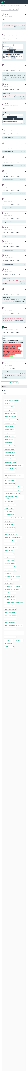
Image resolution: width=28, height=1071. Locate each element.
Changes (18, 5)
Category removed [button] (9, 429)
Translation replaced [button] (10, 622)
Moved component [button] (9, 514)
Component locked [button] (9, 455)
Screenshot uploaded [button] (10, 563)
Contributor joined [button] (9, 472)
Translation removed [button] (10, 619)
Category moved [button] (9, 426)
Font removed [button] (8, 490)
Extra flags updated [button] (10, 483)
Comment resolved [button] (9, 449)
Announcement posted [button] (10, 413)
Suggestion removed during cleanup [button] (14, 602)
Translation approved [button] (10, 609)
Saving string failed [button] (9, 557)
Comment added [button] (9, 442)
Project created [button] (19, 518)
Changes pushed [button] (9, 439)
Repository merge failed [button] (11, 534)
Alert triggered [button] (8, 410)
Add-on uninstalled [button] (9, 407)
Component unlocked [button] (10, 468)
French (12, 5)
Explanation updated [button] (10, 480)
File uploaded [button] (8, 487)
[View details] (25, 15)
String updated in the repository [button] (13, 586)
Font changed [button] (18, 487)
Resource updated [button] (9, 554)
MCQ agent (12, 70)
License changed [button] (9, 508)
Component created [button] (10, 452)
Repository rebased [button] (10, 544)
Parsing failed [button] (8, 518)
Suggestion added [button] (9, 596)
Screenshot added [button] (9, 560)
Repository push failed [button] (10, 541)
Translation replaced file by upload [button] (13, 625)
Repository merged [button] (9, 531)
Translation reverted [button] (10, 629)
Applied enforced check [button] (10, 416)
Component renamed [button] (10, 462)
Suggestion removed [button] (10, 599)
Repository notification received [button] (13, 537)
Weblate (6, 2)
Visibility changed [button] (9, 647)
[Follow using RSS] (25, 5)
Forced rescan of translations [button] (12, 493)
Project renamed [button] (9, 524)
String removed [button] (9, 583)
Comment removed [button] (10, 446)
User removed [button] (8, 643)
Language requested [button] (10, 505)
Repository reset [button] (9, 550)
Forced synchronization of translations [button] (11, 497)
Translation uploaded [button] (10, 637)
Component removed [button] (10, 459)
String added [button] (8, 573)
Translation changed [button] (10, 612)
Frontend (12, 20)
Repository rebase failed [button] (11, 547)
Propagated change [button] (10, 527)
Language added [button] (9, 501)
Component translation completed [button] (14, 465)
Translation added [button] (9, 606)
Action (4, 390)
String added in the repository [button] (12, 576)
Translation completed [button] (11, 615)
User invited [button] (18, 640)
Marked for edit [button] (8, 511)
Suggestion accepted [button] (10, 593)
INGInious (6, 5)
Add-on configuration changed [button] (12, 400)
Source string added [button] (10, 567)
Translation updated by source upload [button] (12, 633)
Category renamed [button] (9, 433)
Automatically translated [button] (11, 420)
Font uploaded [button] (18, 490)
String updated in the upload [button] (12, 589)
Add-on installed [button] (9, 403)
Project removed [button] (9, 521)
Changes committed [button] (10, 436)
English (4, 42)
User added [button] (7, 640)
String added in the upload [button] (11, 580)
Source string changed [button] (10, 570)
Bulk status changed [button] (10, 423)
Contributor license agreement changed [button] (13, 476)
